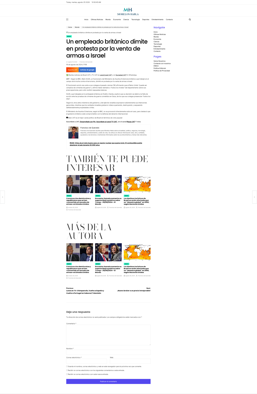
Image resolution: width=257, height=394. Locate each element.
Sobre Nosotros (159, 61)
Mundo (108, 19)
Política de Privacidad (162, 71)
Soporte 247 (72, 70)
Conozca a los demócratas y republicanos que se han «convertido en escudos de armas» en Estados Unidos (78, 201)
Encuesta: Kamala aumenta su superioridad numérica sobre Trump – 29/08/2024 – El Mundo (108, 201)
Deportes (145, 19)
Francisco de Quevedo (86, 62)
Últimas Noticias (97, 19)
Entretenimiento (157, 19)
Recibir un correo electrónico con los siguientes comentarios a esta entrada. (96, 370)
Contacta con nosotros (162, 63)
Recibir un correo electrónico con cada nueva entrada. (88, 374)
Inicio (86, 19)
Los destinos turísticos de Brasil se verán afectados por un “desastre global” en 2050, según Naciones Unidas (136, 201)
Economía (117, 19)
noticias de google (87, 70)
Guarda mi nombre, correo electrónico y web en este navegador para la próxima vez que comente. (105, 366)
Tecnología (135, 19)
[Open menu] (67, 19)
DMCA (156, 66)
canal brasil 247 (106, 75)
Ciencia (126, 19)
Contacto (169, 19)
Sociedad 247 (121, 75)
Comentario (71, 324)
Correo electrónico (74, 357)
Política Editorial (160, 68)
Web (111, 357)
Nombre (70, 349)
